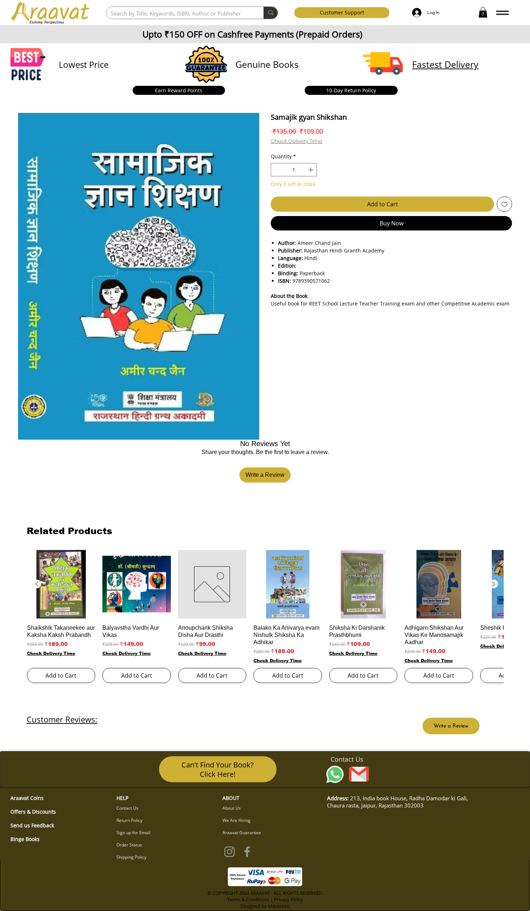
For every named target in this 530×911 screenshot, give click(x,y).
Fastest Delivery (445, 64)
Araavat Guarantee (241, 832)
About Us (231, 808)
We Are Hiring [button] (236, 820)
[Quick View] (61, 584)
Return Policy (129, 820)
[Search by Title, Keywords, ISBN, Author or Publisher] (271, 13)
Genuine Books (267, 64)
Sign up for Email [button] (133, 832)
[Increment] (311, 169)
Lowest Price (84, 64)
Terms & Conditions (248, 899)
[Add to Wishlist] (504, 204)
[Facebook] (247, 852)
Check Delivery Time (296, 141)
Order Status (129, 845)
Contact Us (127, 808)
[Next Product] (493, 584)
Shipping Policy (131, 857)
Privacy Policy (288, 899)
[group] (265, 616)
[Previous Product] (36, 584)
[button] (482, 12)
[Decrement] (276, 169)
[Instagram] (229, 852)
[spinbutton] (294, 169)
